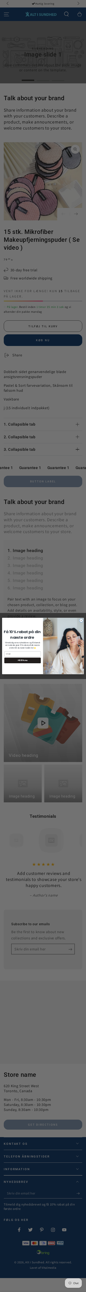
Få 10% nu (22, 660)
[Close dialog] (81, 620)
